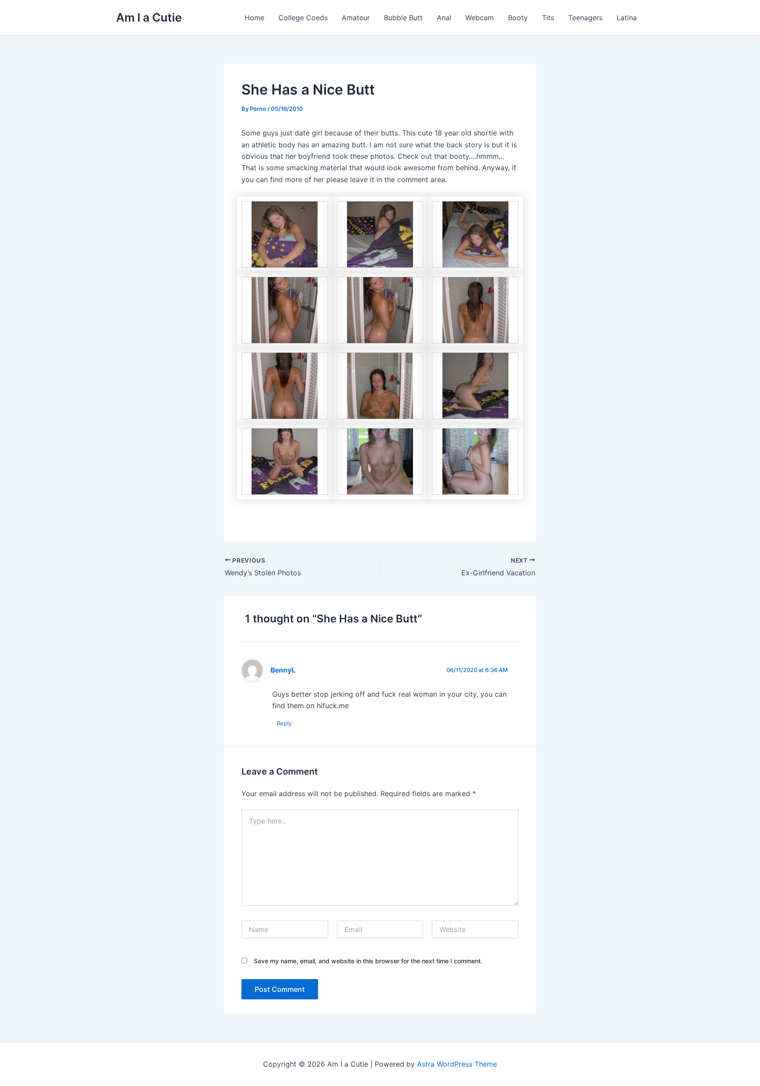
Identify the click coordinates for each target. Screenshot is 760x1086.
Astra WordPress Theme (457, 1064)
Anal (444, 17)
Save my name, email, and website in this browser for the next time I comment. (368, 961)
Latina (627, 17)
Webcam (479, 17)
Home (254, 17)
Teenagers (585, 17)
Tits (548, 17)
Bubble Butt (403, 17)
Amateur (356, 17)
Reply (284, 723)
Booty (518, 17)
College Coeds (303, 17)
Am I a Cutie (149, 17)
